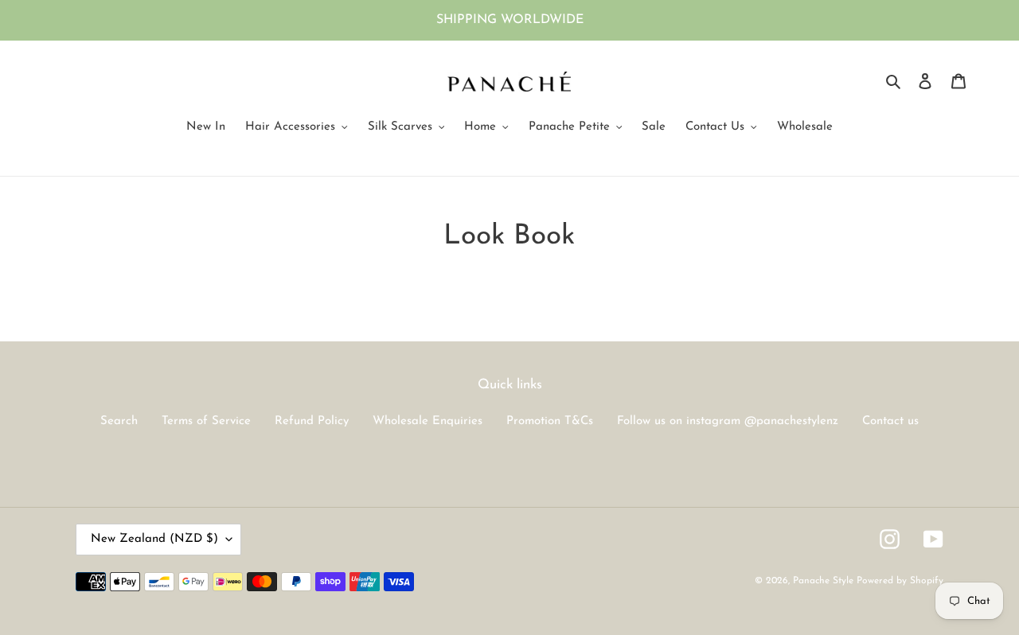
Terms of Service (206, 421)
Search (119, 421)
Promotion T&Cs (549, 421)
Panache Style (825, 581)
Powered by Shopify (900, 581)
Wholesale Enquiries (427, 421)
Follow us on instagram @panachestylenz (727, 421)
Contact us (890, 421)
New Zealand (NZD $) (154, 539)
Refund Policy (312, 421)
